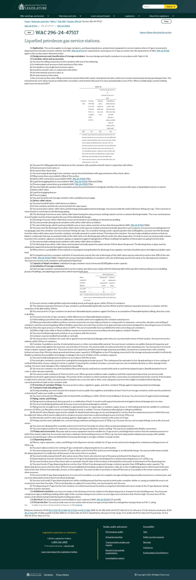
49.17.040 (62, 510)
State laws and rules (67, 16)
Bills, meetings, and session (32, 16)
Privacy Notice (62, 574)
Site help (147, 542)
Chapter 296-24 (74, 21)
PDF (29, 32)
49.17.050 (72, 510)
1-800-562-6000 (59, 542)
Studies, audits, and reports (115, 526)
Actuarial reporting (113, 537)
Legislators (130, 16)
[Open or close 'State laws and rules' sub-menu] (80, 16)
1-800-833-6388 (68, 546)
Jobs (145, 532)
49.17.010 (53, 510)
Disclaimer (48, 574)
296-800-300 (78, 505)
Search (170, 6)
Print (166, 21)
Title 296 (61, 21)
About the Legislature (159, 16)
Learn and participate (100, 16)
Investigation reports (114, 558)
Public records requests (153, 537)
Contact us (148, 547)
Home (27, 21)
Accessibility (148, 526)
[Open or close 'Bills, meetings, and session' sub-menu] (48, 16)
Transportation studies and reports (117, 543)
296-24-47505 (163, 50)
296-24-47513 (30, 26)
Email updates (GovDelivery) (155, 552)
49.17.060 (85, 510)
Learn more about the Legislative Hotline (59, 552)
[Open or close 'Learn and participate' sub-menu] (114, 16)
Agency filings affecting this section (156, 32)
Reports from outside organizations (114, 551)
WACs (53, 21)
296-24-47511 (78, 50)
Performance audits (114, 532)
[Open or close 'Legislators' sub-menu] (139, 16)
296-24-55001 (63, 26)
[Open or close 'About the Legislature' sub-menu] (173, 16)
